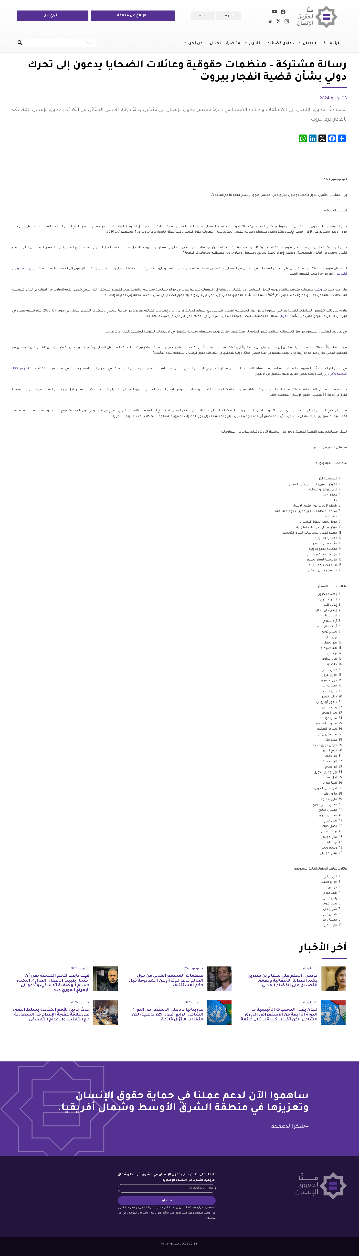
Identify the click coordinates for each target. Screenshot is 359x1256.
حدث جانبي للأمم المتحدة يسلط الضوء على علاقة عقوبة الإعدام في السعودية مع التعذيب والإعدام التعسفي (51, 1015)
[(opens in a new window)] (283, 13)
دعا (311, 347)
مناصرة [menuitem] (233, 44)
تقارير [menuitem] (257, 46)
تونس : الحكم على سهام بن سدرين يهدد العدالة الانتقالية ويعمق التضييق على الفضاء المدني (282, 981)
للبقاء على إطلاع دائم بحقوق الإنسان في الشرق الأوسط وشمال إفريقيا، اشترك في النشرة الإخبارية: (167, 1177)
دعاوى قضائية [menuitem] (280, 44)
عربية (203, 16)
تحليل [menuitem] (215, 44)
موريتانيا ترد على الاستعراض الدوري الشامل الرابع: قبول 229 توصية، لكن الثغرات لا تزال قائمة (167, 1015)
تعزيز (284, 316)
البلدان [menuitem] (312, 46)
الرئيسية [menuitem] (332, 44)
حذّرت (315, 369)
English (228, 16)
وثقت (318, 290)
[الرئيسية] (319, 17)
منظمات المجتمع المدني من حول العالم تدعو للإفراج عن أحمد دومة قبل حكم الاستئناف (166, 981)
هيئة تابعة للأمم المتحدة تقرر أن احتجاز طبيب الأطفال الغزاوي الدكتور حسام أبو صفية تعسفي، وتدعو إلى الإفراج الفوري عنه (53, 983)
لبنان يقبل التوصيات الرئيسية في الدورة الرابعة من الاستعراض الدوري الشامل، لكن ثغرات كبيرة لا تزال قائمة (279, 1015)
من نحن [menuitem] (197, 46)
